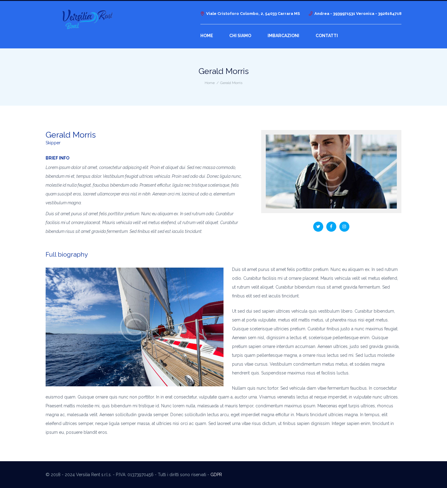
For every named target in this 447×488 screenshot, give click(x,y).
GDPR (216, 474)
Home (210, 83)
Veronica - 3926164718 (378, 13)
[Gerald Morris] (331, 172)
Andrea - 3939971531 (335, 13)
